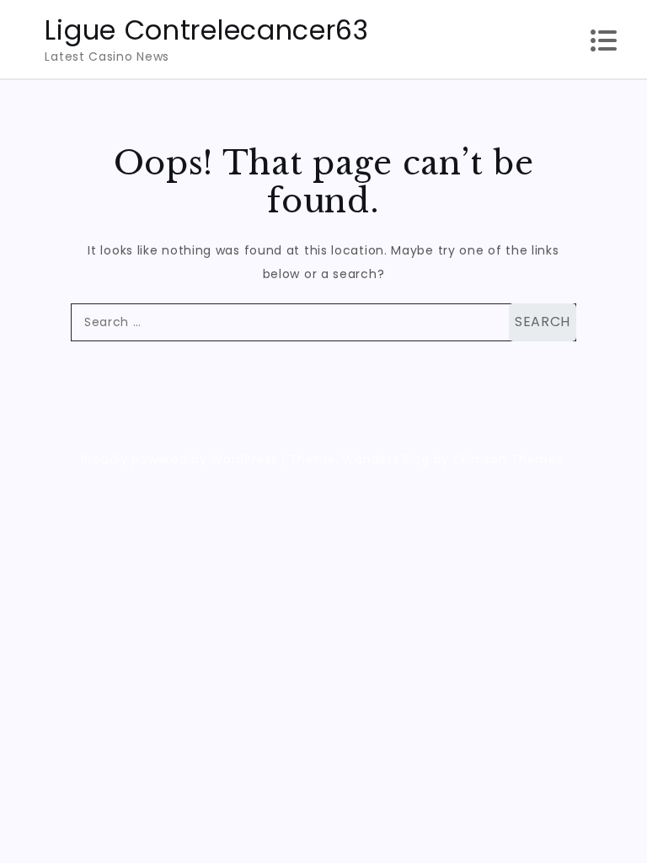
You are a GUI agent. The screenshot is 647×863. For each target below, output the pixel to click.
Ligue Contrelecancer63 (206, 30)
